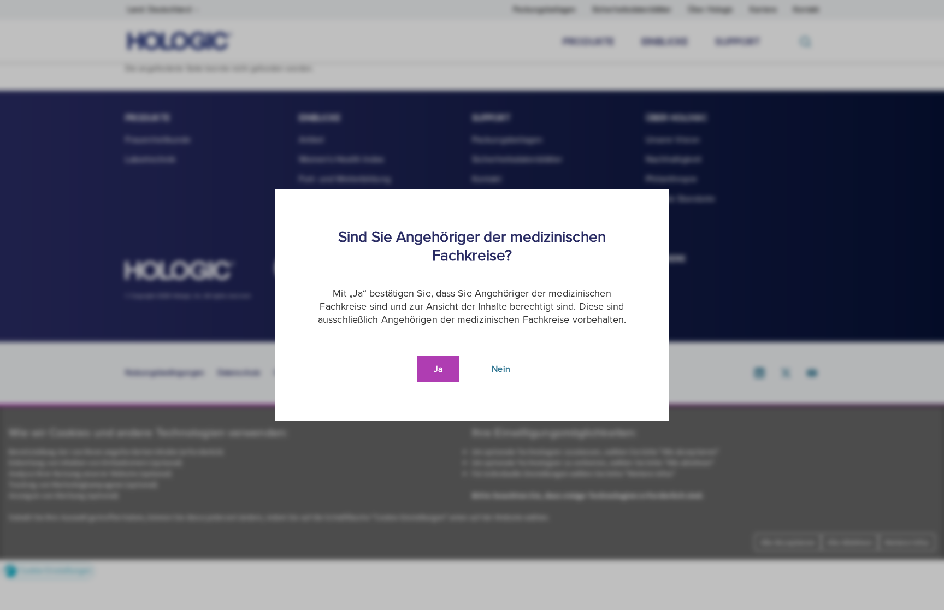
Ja (438, 369)
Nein (501, 369)
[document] (472, 305)
